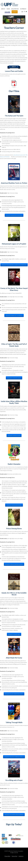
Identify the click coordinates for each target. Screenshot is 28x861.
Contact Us (21, 856)
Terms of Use (14, 856)
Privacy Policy (7, 856)
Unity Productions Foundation (9, 4)
